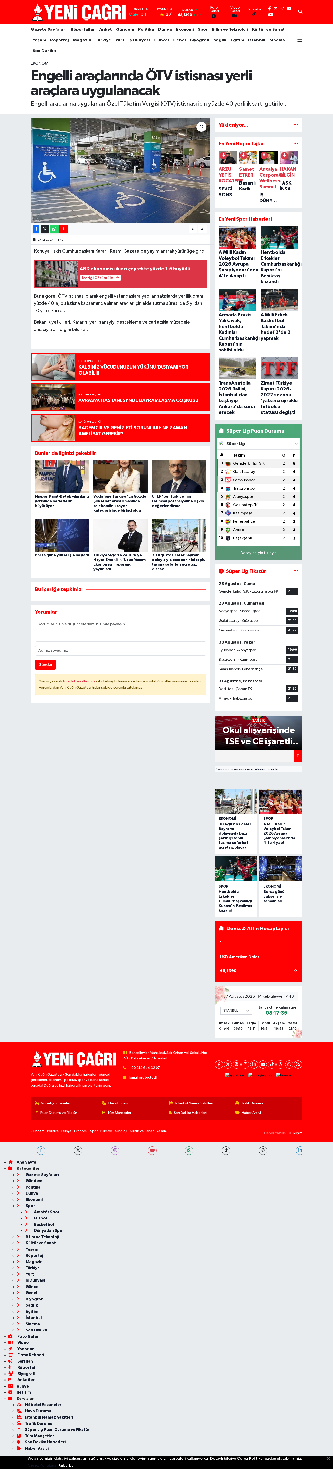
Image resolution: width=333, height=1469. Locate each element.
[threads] (263, 1150)
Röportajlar (83, 29)
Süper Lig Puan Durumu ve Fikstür (57, 1430)
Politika (146, 29)
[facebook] (41, 1150)
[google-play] (260, 1075)
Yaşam (39, 40)
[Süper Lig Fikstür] (296, 571)
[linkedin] (300, 1150)
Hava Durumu (118, 1103)
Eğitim (237, 40)
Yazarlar (25, 1349)
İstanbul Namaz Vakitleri (194, 1103)
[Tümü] (296, 125)
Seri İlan (25, 1361)
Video (23, 1342)
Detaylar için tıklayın (258, 553)
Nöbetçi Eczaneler (55, 1103)
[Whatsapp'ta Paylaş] (54, 229)
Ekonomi (185, 29)
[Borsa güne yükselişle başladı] (62, 535)
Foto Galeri (28, 1336)
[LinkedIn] (254, 1064)
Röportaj (59, 40)
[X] (228, 1064)
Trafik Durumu (252, 1103)
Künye (23, 1386)
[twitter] (78, 1150)
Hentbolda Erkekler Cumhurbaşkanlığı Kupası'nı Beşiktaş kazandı (235, 901)
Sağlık (220, 40)
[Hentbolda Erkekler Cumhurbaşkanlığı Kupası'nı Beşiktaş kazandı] (236, 868)
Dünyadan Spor (48, 1231)
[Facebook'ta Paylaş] (36, 229)
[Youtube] (263, 1064)
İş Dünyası (139, 40)
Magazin (82, 40)
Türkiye (103, 40)
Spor (203, 29)
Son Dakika (44, 51)
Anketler (26, 1380)
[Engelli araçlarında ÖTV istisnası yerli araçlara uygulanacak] (120, 170)
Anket (105, 29)
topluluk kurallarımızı (79, 681)
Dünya (165, 29)
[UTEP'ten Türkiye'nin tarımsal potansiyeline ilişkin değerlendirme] (179, 477)
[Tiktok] (272, 1064)
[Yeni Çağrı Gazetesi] (79, 12)
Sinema (277, 40)
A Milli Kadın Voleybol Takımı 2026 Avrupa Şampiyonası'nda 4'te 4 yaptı (279, 833)
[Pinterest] (237, 1064)
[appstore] (234, 1075)
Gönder (45, 665)
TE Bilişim (295, 1133)
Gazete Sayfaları (49, 29)
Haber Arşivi (251, 1113)
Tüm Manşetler (119, 1113)
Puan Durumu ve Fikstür (58, 1113)
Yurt (119, 40)
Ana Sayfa (26, 1162)
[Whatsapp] (289, 1064)
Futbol (40, 1218)
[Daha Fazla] (63, 229)
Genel (179, 40)
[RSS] (298, 1064)
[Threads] (280, 1064)
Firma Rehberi (30, 1355)
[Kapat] (330, 1459)
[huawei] (284, 1075)
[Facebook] (219, 1064)
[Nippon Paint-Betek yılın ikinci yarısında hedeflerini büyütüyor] (62, 477)
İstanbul (256, 40)
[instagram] (115, 1150)
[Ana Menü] (299, 40)
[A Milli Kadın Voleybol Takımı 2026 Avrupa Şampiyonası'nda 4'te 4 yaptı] (280, 801)
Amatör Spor (46, 1212)
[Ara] (300, 12)
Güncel (161, 40)
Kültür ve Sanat (268, 29)
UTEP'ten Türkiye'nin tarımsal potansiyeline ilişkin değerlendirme (178, 501)
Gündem (125, 29)
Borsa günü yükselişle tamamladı (274, 896)
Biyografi (199, 40)
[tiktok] (226, 1150)
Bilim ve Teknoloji (230, 29)
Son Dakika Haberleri (190, 1113)
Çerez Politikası (42, 1465)
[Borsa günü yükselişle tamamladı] (280, 868)
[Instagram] (245, 1064)
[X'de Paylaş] (45, 229)
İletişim (24, 1392)
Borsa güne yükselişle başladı (62, 555)
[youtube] (152, 1150)
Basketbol (43, 1224)
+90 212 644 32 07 (144, 1067)
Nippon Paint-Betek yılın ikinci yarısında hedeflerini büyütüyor (62, 501)
